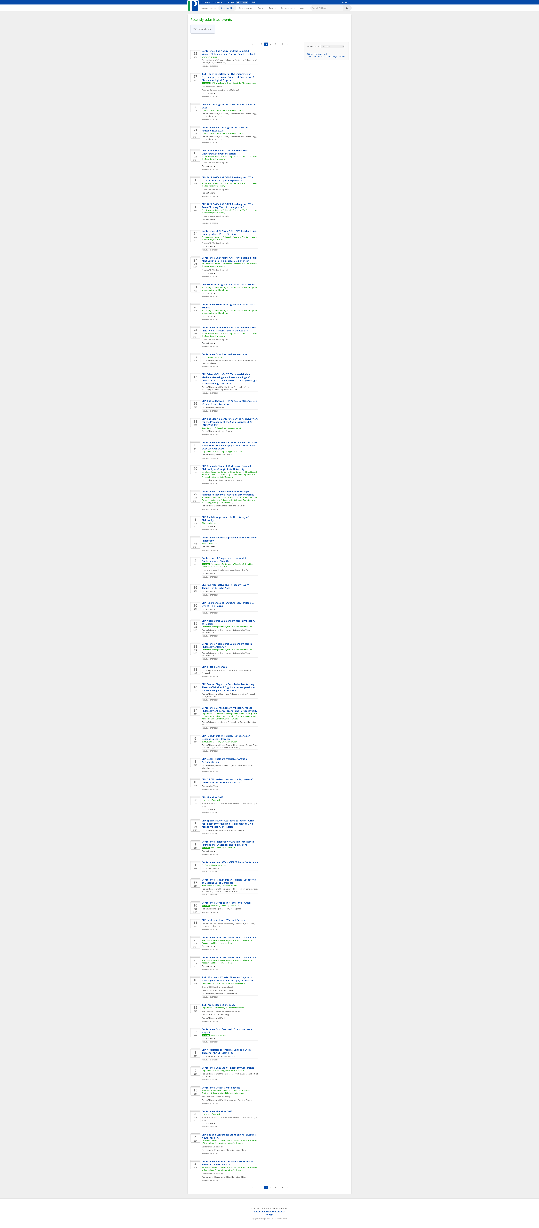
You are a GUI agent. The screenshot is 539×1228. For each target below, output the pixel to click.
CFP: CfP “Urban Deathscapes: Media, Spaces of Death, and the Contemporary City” (227, 781)
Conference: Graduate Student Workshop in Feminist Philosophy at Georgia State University (228, 493)
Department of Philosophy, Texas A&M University (223, 1070)
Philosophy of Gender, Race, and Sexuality (226, 480)
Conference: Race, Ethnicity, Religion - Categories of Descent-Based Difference (229, 881)
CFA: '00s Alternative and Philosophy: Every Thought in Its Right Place (225, 586)
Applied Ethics (250, 360)
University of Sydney (211, 57)
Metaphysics (213, 868)
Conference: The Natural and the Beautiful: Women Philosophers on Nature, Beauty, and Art (228, 52)
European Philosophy (211, 926)
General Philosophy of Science (233, 722)
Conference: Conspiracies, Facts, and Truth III (226, 902)
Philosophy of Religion (229, 630)
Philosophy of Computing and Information (226, 360)
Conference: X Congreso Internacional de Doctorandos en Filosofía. (225, 560)
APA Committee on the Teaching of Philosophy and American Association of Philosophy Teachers (228, 941)
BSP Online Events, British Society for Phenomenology (233, 83)
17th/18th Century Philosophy (220, 923)
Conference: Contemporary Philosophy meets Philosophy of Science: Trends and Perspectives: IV (229, 709)
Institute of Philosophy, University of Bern (219, 742)
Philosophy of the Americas (219, 765)
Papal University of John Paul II (223, 847)
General (211, 573)
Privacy (269, 1214)
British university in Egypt (212, 357)
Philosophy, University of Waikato (225, 905)
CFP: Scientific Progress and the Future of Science (229, 284)
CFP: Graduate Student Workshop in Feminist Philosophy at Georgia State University (227, 467)
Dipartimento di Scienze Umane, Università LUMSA (223, 110)
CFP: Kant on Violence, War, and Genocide (224, 920)
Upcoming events (208, 8)
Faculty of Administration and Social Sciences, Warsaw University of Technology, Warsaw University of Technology (229, 1141)
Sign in (347, 2)
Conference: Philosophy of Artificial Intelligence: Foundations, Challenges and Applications (228, 843)
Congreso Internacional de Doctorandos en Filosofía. (225, 570)
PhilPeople (217, 2)
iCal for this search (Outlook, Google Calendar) (326, 56)
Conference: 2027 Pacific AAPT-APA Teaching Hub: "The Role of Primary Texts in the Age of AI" (229, 329)
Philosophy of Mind (216, 387)
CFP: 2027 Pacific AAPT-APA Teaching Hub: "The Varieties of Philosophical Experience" (228, 179)
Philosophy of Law (216, 407)
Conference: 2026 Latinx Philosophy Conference (228, 1067)
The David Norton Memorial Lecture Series (221, 1011)
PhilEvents (242, 2)
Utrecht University (218, 1035)
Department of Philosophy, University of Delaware (223, 983)
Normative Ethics (209, 363)
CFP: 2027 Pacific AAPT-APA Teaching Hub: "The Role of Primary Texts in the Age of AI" (228, 206)
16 (281, 44)
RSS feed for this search (317, 54)
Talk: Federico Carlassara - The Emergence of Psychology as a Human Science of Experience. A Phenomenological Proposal (228, 77)
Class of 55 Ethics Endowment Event (217, 987)
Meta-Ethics (226, 1150)
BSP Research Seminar (212, 86)
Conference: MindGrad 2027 (217, 1111)
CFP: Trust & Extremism (214, 666)
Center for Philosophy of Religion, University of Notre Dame (227, 626)
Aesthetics (239, 60)
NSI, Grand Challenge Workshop (216, 1096)
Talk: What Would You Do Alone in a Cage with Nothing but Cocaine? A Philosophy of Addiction (228, 979)
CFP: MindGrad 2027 (212, 797)
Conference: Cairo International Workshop (225, 354)
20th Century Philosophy (218, 113)
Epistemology (214, 630)
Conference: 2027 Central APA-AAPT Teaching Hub (229, 937)
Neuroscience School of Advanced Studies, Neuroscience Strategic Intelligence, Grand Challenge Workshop (226, 1091)
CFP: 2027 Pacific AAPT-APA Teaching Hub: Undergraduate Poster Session (225, 152)
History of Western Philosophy (221, 60)
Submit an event (288, 8)
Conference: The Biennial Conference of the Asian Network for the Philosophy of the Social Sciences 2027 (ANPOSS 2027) (229, 445)
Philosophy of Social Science (220, 431)
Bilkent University (209, 523)
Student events (313, 46)
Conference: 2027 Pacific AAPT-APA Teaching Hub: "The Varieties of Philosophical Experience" (229, 259)
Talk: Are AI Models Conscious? (218, 1004)
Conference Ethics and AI (213, 1146)
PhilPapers (205, 2)
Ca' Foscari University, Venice (214, 865)
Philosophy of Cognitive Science (239, 1100)
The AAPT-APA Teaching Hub (215, 162)
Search (261, 8)
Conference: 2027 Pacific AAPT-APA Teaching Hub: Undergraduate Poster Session (229, 232)
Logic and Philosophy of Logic (237, 387)
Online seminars (246, 8)
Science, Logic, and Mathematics (221, 1056)
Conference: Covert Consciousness (221, 1087)
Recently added (227, 8)
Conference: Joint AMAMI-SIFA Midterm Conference (230, 862)
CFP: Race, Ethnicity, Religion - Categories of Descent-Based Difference (226, 737)
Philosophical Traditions (212, 116)
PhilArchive (229, 2)
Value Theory (214, 786)
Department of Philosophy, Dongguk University (222, 428)
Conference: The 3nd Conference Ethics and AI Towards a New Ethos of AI (227, 1163)
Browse (272, 8)
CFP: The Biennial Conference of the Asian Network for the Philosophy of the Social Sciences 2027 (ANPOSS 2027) (230, 422)
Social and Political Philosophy (227, 747)
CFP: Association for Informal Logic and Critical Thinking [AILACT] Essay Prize (227, 1051)
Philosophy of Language (218, 694)
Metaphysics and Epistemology (243, 113)
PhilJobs (253, 2)
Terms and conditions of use (269, 1211)
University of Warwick (211, 800)
